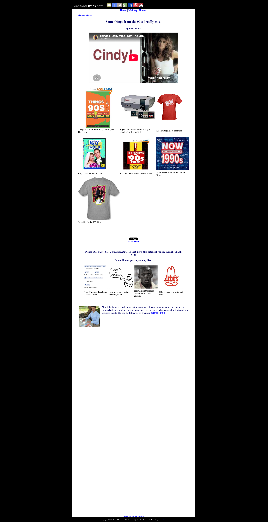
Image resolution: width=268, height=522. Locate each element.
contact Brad (162, 520)
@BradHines (158, 312)
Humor (143, 10)
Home (123, 10)
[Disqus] (136, 395)
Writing (133, 10)
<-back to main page (85, 15)
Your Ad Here (133, 241)
